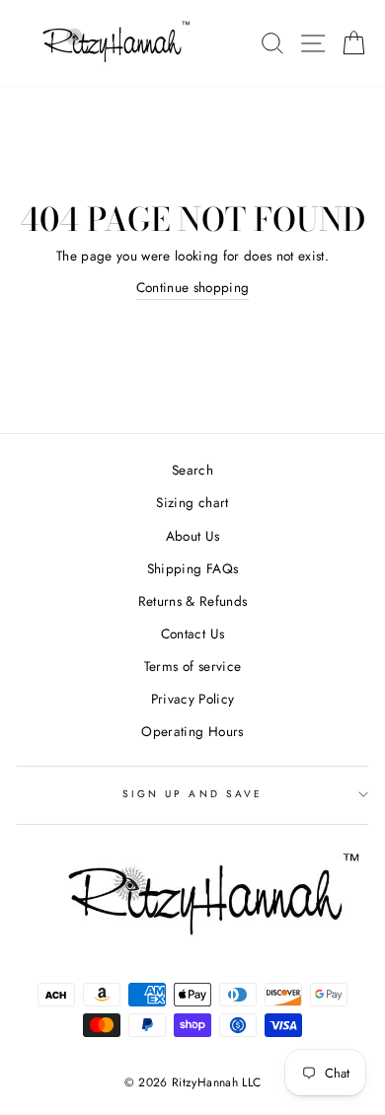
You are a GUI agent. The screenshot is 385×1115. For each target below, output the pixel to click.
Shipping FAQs (192, 568)
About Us (193, 536)
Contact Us (192, 633)
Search (192, 470)
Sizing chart (192, 502)
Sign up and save (192, 793)
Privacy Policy (193, 698)
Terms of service (192, 666)
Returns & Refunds (193, 601)
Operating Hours (192, 731)
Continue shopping (193, 287)
